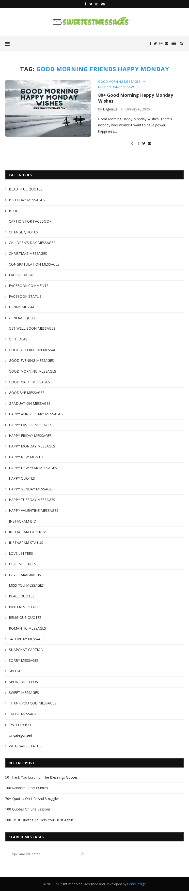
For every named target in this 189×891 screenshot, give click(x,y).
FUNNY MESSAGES (24, 307)
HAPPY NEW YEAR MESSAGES (33, 467)
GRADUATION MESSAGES (29, 403)
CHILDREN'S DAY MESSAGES (32, 242)
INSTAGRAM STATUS (26, 542)
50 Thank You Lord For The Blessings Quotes (41, 777)
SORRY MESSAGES (24, 660)
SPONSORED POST (24, 681)
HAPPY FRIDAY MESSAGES (30, 435)
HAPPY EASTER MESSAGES (30, 424)
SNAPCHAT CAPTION (26, 649)
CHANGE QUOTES (23, 232)
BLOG (13, 210)
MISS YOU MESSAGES (26, 585)
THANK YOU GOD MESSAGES (32, 703)
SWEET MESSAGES (24, 692)
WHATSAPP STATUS (25, 746)
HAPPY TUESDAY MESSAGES (32, 499)
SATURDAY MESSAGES (27, 639)
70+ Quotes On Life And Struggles (32, 798)
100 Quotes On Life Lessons (28, 809)
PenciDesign (136, 884)
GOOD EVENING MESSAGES (31, 360)
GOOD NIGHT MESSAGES (29, 382)
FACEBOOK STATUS (25, 296)
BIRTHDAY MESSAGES (27, 200)
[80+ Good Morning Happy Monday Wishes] (48, 108)
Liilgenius (110, 109)
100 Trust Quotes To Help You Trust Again (39, 820)
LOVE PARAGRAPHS (25, 574)
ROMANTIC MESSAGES (27, 628)
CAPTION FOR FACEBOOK (30, 221)
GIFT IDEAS (18, 339)
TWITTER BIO (20, 724)
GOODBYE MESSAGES (27, 392)
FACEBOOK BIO (21, 274)
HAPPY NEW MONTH (26, 457)
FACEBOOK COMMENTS (28, 285)
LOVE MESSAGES (22, 564)
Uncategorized (20, 735)
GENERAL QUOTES (24, 317)
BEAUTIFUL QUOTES (26, 189)
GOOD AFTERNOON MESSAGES (35, 350)
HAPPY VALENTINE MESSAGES (33, 510)
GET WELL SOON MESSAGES (32, 328)
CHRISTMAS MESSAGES (28, 253)
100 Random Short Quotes (26, 787)
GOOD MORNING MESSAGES (119, 82)
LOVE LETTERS (21, 553)
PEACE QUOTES (21, 596)
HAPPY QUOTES (22, 478)
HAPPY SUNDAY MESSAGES (31, 489)
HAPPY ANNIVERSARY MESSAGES (36, 414)
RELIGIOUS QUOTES (25, 617)
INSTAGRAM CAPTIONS (28, 531)
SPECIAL (15, 671)
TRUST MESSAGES (24, 714)
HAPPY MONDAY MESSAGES (118, 87)
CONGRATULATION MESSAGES (34, 264)
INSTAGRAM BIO (22, 521)
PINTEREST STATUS (25, 607)
